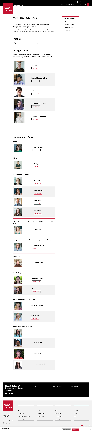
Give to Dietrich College (84, 1)
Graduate (38, 410)
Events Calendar (21, 410)
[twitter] (9, 420)
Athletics (19, 407)
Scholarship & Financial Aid (41, 421)
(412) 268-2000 (5, 416)
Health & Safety (21, 419)
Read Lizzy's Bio (35, 318)
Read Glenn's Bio (38, 344)
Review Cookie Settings (67, 429)
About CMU (20, 404)
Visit (75, 1)
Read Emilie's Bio (36, 291)
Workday (75, 421)
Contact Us (36, 386)
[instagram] (9, 393)
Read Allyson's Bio (36, 93)
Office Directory (28, 1)
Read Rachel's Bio (36, 106)
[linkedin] (12, 420)
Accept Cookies (75, 429)
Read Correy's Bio (38, 193)
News (19, 421)
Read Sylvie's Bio (38, 334)
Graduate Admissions (19, 1)
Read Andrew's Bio (36, 119)
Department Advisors (41, 43)
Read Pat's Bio (38, 265)
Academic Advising (69, 18)
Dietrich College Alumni (75, 386)
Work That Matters (58, 416)
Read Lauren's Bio (36, 281)
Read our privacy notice (11, 431)
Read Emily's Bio (39, 231)
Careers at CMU (21, 413)
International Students (41, 419)
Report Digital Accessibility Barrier (80, 407)
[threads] (9, 423)
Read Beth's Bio (38, 166)
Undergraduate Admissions (8, 1)
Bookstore (75, 413)
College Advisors (17, 43)
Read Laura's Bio (36, 150)
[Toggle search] (88, 4)
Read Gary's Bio (37, 203)
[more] (12, 423)
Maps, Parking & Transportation (24, 416)
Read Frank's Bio (35, 81)
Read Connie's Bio (36, 308)
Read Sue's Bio (34, 248)
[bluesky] (6, 423)
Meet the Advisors (69, 21)
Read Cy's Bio (35, 68)
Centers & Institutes (58, 407)
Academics (39, 404)
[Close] (90, 429)
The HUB (75, 419)
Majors (38, 407)
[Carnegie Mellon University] (8, 8)
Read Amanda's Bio (38, 366)
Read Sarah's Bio (38, 183)
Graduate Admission (40, 416)
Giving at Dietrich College (57, 386)
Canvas (75, 416)
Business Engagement (59, 410)
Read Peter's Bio (38, 355)
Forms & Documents (69, 27)
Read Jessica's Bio (38, 213)
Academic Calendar (77, 410)
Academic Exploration (69, 24)
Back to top (86, 426)
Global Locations (58, 413)
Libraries (56, 421)
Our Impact (57, 404)
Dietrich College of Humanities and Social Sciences (21, 4)
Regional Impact (58, 419)
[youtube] (12, 393)
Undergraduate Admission (41, 413)
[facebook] (6, 393)
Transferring (67, 30)
